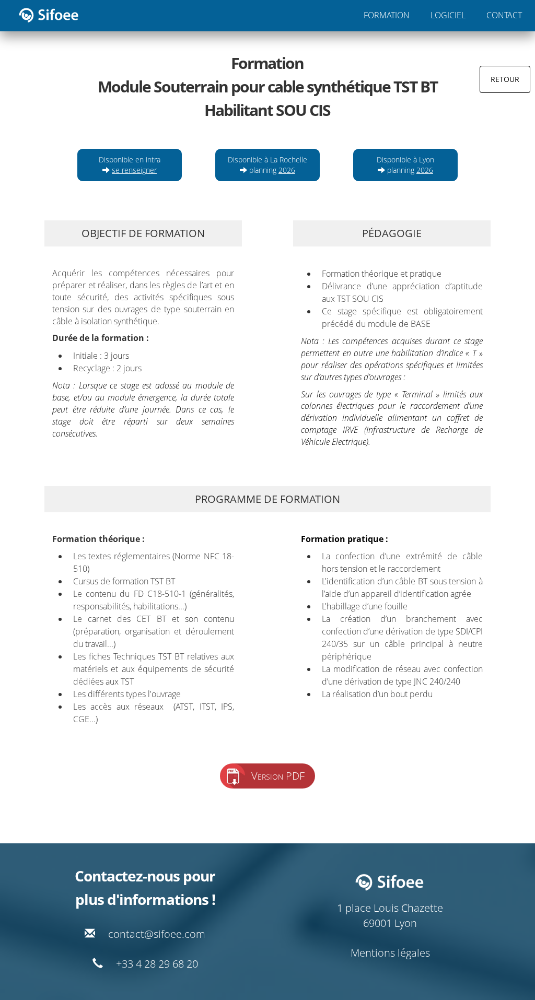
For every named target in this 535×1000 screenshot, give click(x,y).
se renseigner (134, 170)
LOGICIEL (448, 15)
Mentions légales (390, 953)
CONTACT (504, 15)
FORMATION (387, 15)
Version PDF (278, 776)
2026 (286, 170)
